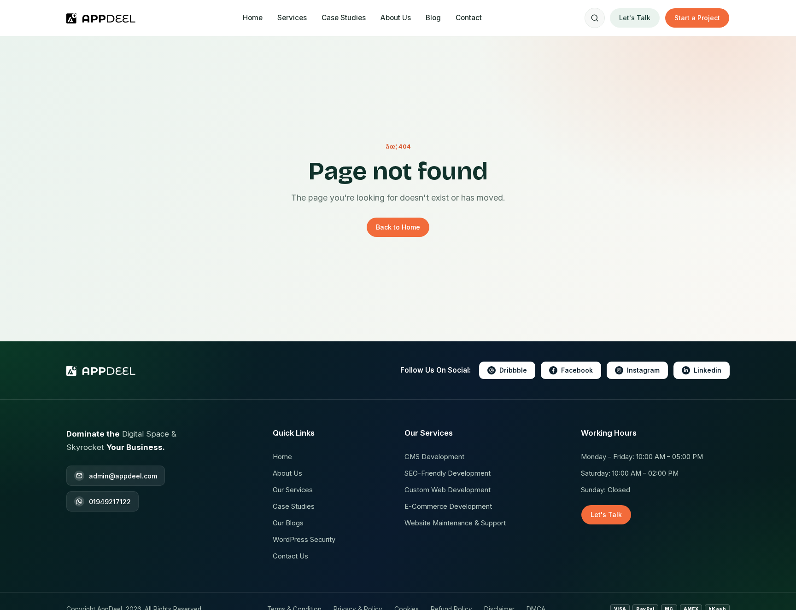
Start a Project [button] (697, 18)
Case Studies (344, 17)
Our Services (293, 490)
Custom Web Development (447, 490)
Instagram (643, 370)
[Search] (595, 18)
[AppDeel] (103, 18)
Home (253, 17)
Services (292, 17)
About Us (395, 17)
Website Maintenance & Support (455, 523)
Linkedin (707, 370)
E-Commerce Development (448, 506)
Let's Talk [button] (634, 18)
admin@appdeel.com (123, 476)
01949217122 (110, 502)
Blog (433, 17)
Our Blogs (288, 523)
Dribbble (513, 370)
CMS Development (434, 457)
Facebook (577, 370)
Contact (469, 17)
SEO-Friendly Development (447, 473)
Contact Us (290, 556)
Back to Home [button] (398, 227)
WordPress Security (304, 539)
